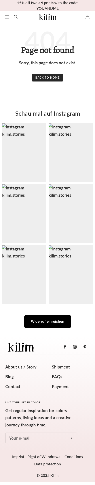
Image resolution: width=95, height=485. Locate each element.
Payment (60, 386)
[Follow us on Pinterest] (85, 347)
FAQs (57, 376)
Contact (12, 386)
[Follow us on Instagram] (75, 347)
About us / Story (20, 366)
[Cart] (87, 17)
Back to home (47, 77)
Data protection (47, 464)
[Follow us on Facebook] (65, 347)
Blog (9, 376)
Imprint (18, 456)
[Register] (71, 437)
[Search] (16, 17)
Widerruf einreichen (47, 321)
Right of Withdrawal (44, 456)
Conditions (74, 456)
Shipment (61, 366)
